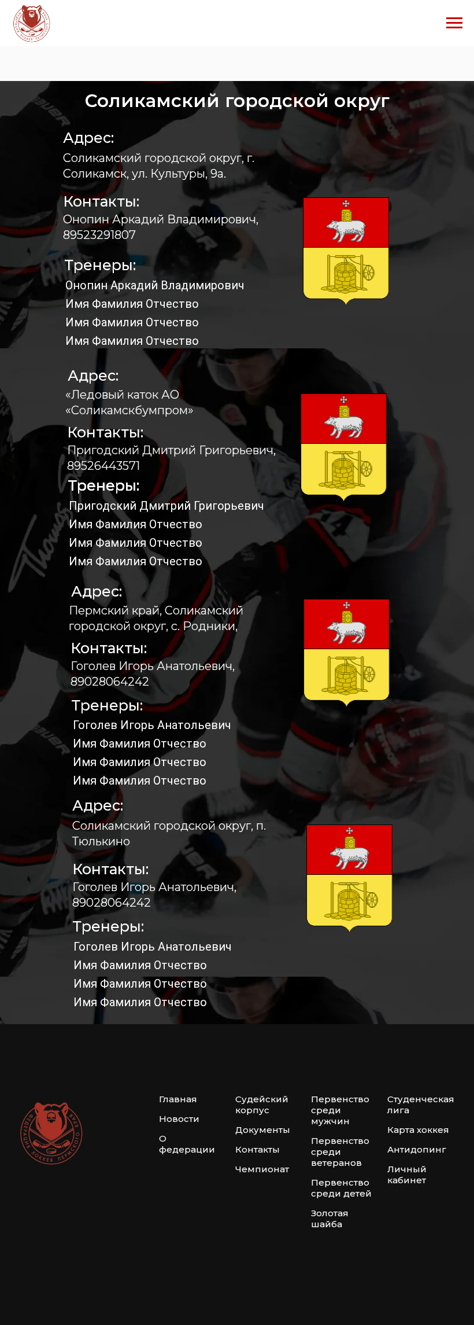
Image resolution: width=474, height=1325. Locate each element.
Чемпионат (262, 1169)
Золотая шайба (330, 1219)
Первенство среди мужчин (340, 1110)
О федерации (187, 1144)
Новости (179, 1118)
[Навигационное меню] (454, 23)
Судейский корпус (261, 1105)
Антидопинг (416, 1149)
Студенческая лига (420, 1105)
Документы (262, 1129)
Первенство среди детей (341, 1188)
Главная (178, 1099)
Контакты (257, 1149)
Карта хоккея (418, 1129)
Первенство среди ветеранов (340, 1151)
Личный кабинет (407, 1175)
